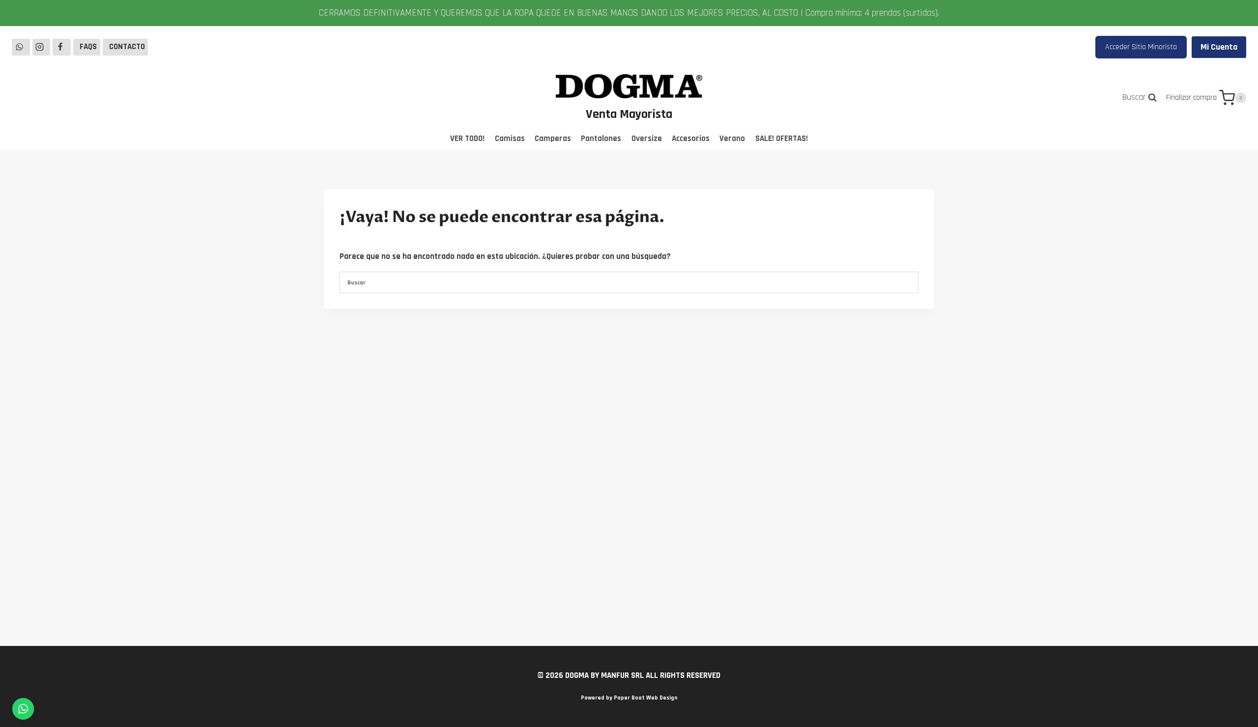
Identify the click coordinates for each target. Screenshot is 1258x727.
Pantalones (601, 138)
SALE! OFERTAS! (781, 138)
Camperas (553, 138)
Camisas (510, 138)
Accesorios (691, 138)
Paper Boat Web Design (646, 697)
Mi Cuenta (1219, 47)
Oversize (646, 138)
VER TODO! (467, 138)
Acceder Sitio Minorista (1141, 47)
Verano (732, 138)
